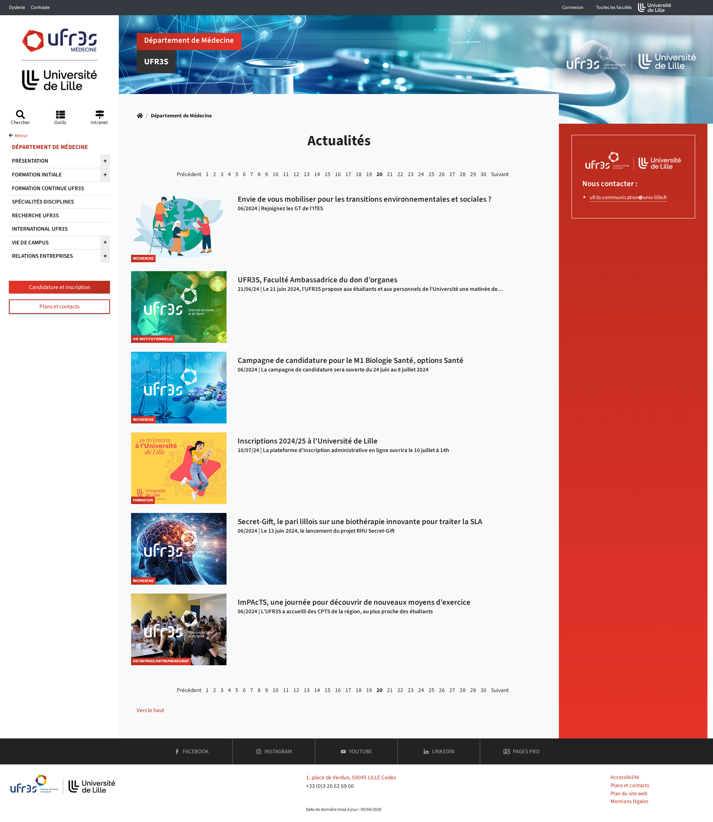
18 (359, 174)
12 (296, 174)
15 (328, 174)
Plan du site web (629, 793)
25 (431, 174)
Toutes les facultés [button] (614, 7)
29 (473, 174)
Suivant (500, 174)
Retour (20, 136)
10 (276, 174)
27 (452, 174)
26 (442, 174)
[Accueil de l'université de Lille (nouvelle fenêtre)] (654, 7)
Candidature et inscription (59, 287)
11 (286, 174)
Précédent (189, 174)
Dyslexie (17, 7)
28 (463, 174)
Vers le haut (150, 710)
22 (400, 174)
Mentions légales (629, 801)
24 (421, 174)
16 (338, 174)
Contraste (40, 7)
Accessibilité (625, 777)
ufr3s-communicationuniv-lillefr (628, 197)
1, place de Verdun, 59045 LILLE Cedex (351, 777)
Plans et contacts (59, 306)
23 (411, 174)
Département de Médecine (181, 116)
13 (307, 174)
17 (348, 174)
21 (390, 174)
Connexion (572, 7)
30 (483, 174)
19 (369, 174)
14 (317, 174)
